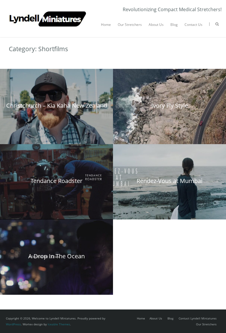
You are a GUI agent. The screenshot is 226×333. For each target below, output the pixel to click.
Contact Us (193, 24)
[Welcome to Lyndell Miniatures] (48, 8)
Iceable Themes (59, 324)
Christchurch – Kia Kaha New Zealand (56, 105)
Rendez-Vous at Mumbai (169, 181)
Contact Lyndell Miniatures (198, 318)
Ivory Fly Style (169, 105)
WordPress (13, 324)
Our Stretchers (130, 24)
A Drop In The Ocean (56, 256)
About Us (156, 24)
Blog (174, 24)
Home (106, 24)
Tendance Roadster (56, 181)
